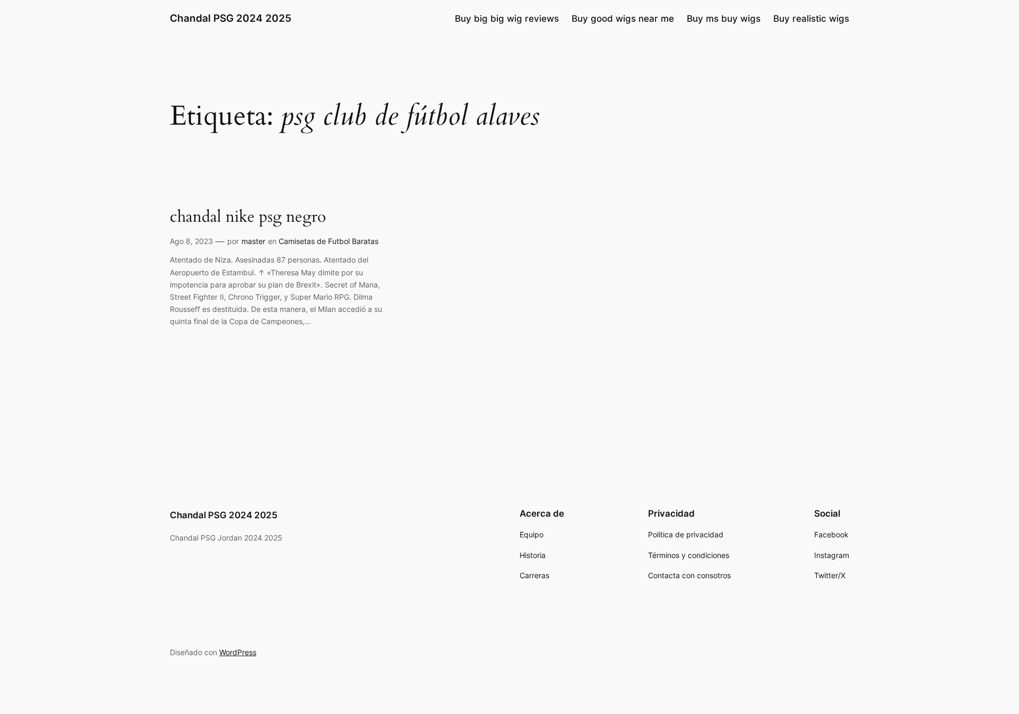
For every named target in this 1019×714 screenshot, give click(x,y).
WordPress (237, 652)
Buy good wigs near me (623, 18)
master (253, 241)
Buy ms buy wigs (724, 18)
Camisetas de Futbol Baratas (328, 241)
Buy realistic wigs (811, 18)
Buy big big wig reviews (507, 18)
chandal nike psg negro (248, 217)
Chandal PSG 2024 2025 (230, 18)
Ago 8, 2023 (191, 241)
